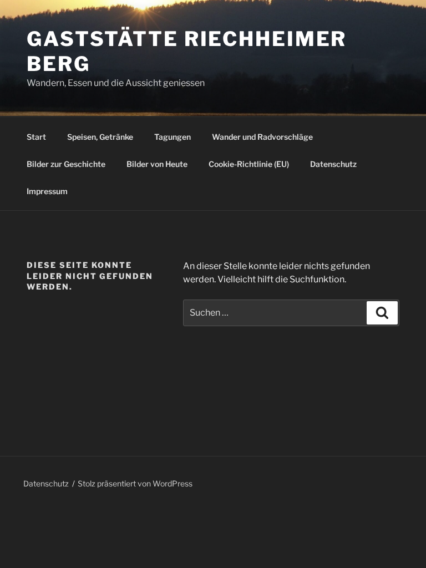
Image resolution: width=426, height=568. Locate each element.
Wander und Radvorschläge (262, 136)
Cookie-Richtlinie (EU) (249, 164)
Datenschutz (333, 164)
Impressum (47, 191)
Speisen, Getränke (100, 136)
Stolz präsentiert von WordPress (135, 483)
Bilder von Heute (156, 164)
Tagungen (172, 136)
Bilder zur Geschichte (66, 164)
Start (36, 136)
